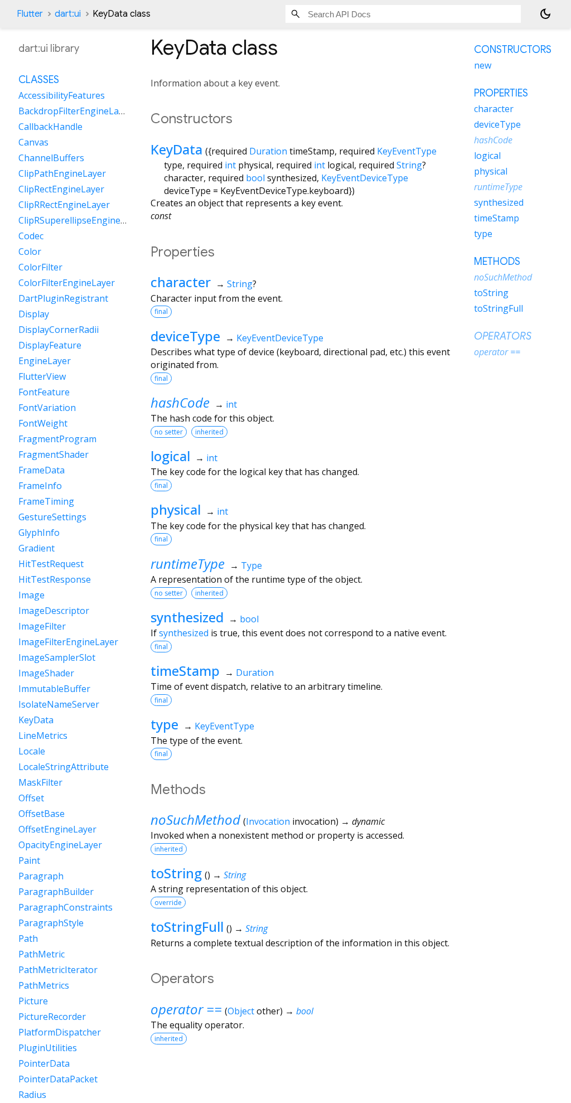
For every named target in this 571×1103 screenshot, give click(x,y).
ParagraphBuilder (56, 892)
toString (176, 873)
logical (170, 456)
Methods (497, 261)
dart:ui (68, 14)
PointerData (44, 1063)
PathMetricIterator (58, 970)
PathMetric (41, 954)
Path (28, 938)
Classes (38, 80)
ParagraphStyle (51, 923)
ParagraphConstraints (65, 907)
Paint (29, 860)
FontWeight (42, 423)
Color (29, 251)
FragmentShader (53, 454)
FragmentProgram (57, 439)
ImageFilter (42, 626)
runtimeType (188, 563)
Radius (32, 1095)
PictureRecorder (52, 1016)
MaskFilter (40, 782)
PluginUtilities (47, 1048)
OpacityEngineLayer (60, 845)
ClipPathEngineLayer (62, 173)
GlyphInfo (39, 532)
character (181, 282)
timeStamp (185, 670)
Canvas (33, 142)
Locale (31, 751)
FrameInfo (40, 486)
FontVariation (47, 407)
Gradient (36, 548)
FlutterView (42, 376)
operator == (186, 1009)
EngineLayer (44, 361)
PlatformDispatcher (59, 1032)
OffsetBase (41, 813)
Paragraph (41, 876)
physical (176, 509)
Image (31, 595)
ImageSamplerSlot (56, 657)
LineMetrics (42, 735)
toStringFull (187, 926)
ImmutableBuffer (54, 689)
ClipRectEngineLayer (61, 189)
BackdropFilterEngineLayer (75, 111)
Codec (30, 236)
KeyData (176, 149)
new (482, 65)
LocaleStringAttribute (63, 767)
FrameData (41, 470)
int (230, 165)
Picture (33, 1001)
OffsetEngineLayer (57, 829)
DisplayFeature (49, 345)
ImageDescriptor (53, 610)
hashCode (180, 402)
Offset (31, 798)
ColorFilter (40, 267)
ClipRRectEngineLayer (64, 205)
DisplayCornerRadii (58, 329)
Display (33, 314)
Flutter (30, 14)
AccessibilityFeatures (61, 95)
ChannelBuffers (51, 158)
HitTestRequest (51, 564)
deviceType (185, 336)
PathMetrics (43, 985)
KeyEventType (407, 151)
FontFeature (44, 392)
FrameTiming (46, 501)
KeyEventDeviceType (364, 178)
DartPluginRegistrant (63, 298)
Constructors (512, 49)
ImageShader (46, 673)
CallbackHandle (50, 126)
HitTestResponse (54, 579)
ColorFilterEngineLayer (66, 283)
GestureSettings (52, 517)
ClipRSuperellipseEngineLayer (81, 220)
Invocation (268, 821)
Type (251, 565)
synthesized (187, 617)
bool (255, 178)
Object (241, 1011)
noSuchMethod (195, 819)
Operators (502, 336)
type (164, 724)
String (409, 165)
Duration (268, 151)
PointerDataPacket (58, 1079)
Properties (501, 93)
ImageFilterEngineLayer (68, 642)
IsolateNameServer (58, 704)
